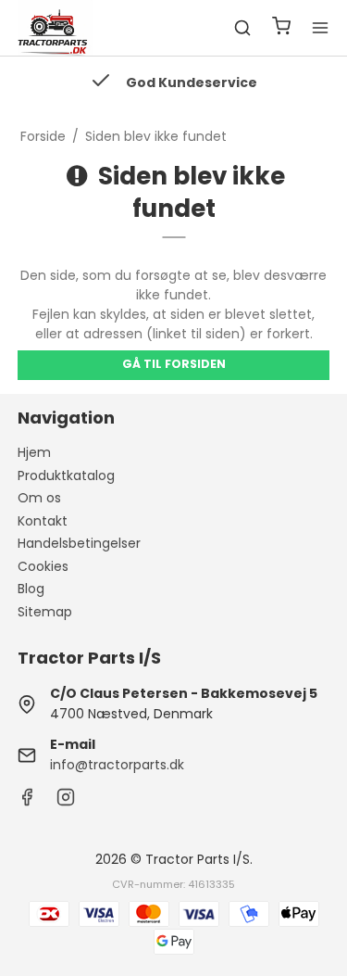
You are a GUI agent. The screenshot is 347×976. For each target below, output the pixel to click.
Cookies (43, 566)
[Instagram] (65, 801)
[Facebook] (27, 801)
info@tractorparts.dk (117, 764)
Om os (39, 497)
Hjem (34, 452)
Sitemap (45, 611)
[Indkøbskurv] (281, 28)
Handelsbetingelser (79, 543)
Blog (31, 588)
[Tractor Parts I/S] (55, 28)
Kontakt (43, 521)
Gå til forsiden (174, 364)
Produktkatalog (66, 475)
